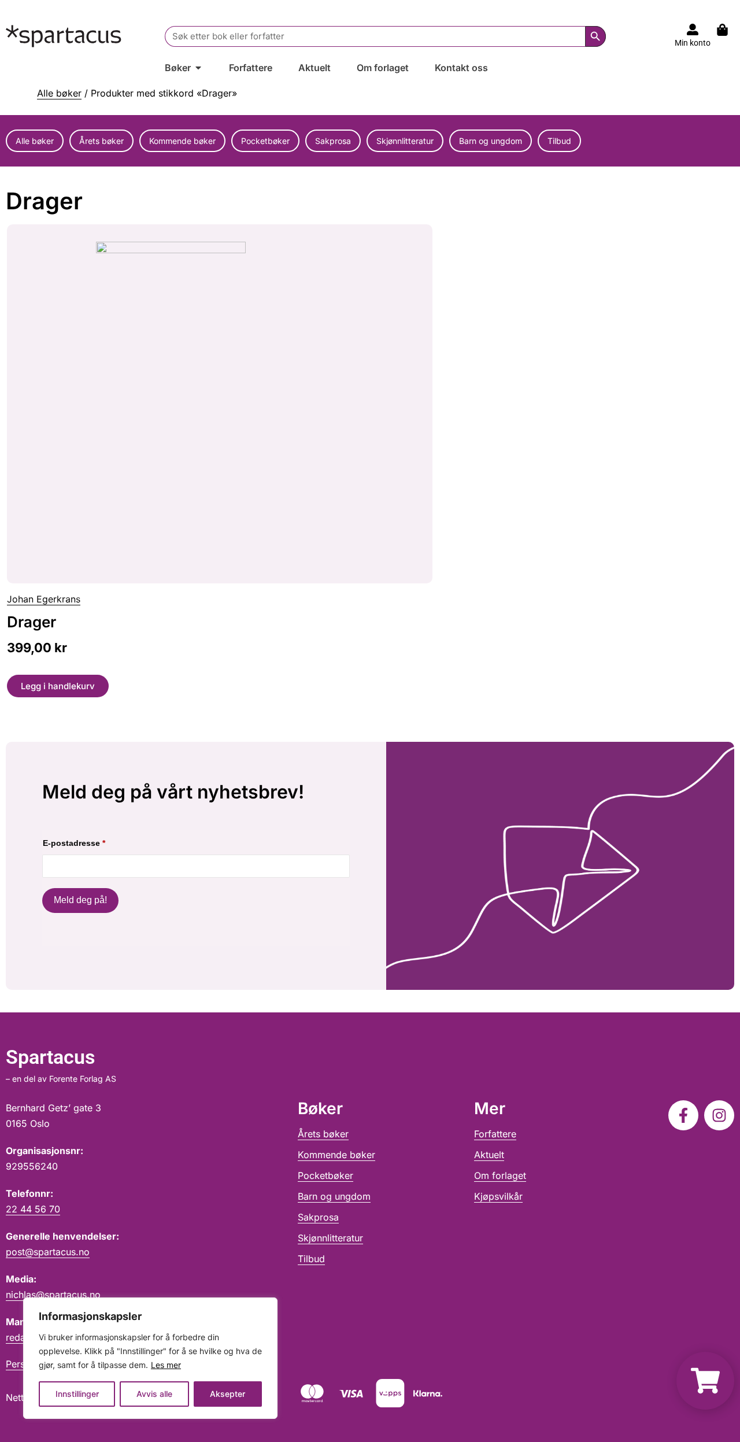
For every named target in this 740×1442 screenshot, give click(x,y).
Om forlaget (500, 1175)
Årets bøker (101, 141)
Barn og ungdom (490, 141)
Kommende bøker (182, 141)
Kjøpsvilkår (498, 1196)
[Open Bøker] (198, 68)
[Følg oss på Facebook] (683, 1115)
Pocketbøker (265, 141)
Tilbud (559, 141)
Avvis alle (154, 1394)
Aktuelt (489, 1154)
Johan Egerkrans (43, 599)
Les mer (166, 1365)
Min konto (693, 42)
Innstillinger (77, 1394)
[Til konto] (692, 29)
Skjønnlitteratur (405, 141)
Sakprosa (333, 141)
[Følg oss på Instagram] (719, 1115)
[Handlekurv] (728, 30)
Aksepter (227, 1394)
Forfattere (495, 1134)
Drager (31, 622)
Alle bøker (59, 93)
